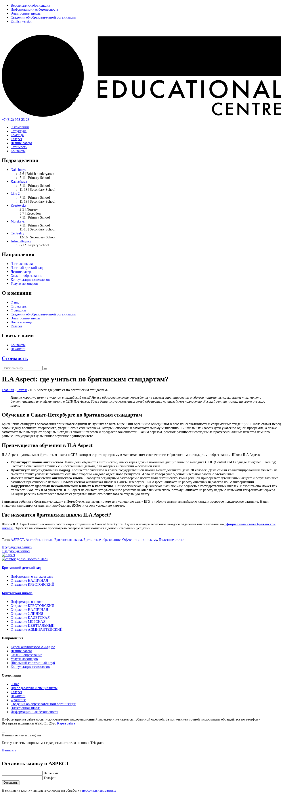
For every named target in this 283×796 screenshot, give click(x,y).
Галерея (16, 139)
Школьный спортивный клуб (33, 663)
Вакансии (18, 349)
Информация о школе (27, 602)
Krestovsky (19, 205)
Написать (9, 750)
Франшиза (18, 310)
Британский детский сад (21, 568)
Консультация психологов (30, 279)
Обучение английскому (139, 539)
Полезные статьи (171, 539)
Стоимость (19, 147)
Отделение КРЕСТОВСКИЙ (32, 584)
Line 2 (15, 193)
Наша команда (21, 322)
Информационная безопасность (34, 9)
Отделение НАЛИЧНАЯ (29, 580)
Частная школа (22, 264)
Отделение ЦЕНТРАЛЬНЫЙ (33, 625)
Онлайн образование (26, 275)
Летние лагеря (21, 143)
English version (21, 21)
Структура (19, 131)
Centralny (17, 233)
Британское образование (102, 539)
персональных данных (99, 790)
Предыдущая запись (17, 547)
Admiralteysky (21, 241)
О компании (20, 127)
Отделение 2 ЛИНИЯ (27, 613)
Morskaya (18, 221)
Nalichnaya (19, 170)
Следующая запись (16, 551)
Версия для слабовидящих (30, 5)
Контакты (18, 151)
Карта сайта (66, 723)
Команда (17, 135)
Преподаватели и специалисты (34, 688)
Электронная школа (25, 13)
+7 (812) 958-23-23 (15, 119)
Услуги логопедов (24, 283)
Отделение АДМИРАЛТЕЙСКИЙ (37, 629)
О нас (15, 302)
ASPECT (17, 539)
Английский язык (39, 539)
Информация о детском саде (32, 576)
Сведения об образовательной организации (43, 17)
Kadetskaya (19, 181)
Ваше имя (51, 773)
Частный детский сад (27, 268)
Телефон (50, 778)
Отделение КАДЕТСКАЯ (30, 617)
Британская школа (68, 539)
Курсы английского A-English (33, 647)
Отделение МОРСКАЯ (28, 621)
